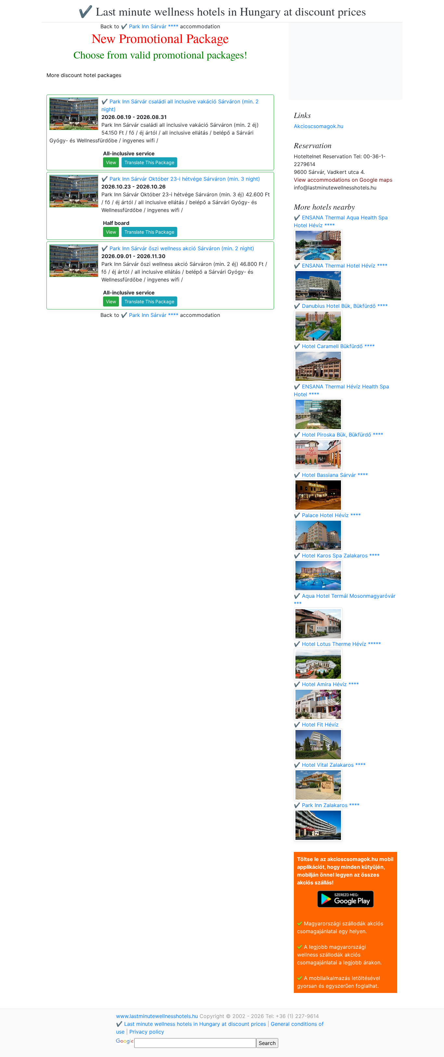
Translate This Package (149, 162)
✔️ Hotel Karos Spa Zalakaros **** (337, 555)
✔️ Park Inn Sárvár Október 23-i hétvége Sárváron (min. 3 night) (180, 179)
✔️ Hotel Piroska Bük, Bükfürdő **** (338, 434)
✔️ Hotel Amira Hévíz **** (326, 684)
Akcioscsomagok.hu (318, 126)
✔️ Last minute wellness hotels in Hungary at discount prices (222, 11)
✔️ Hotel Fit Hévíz (316, 724)
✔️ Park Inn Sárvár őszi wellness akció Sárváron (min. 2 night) (177, 248)
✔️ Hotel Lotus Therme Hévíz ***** (337, 644)
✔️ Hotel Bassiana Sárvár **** (331, 475)
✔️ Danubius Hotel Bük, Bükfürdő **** (341, 306)
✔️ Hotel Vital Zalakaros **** (330, 765)
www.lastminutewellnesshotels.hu (158, 1016)
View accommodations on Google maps (343, 179)
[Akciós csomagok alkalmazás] (345, 898)
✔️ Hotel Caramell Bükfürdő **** (334, 346)
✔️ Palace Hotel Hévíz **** (327, 515)
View (111, 162)
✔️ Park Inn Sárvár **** (149, 26)
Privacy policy (146, 1031)
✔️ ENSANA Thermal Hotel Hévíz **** (340, 265)
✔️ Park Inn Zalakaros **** (326, 805)
